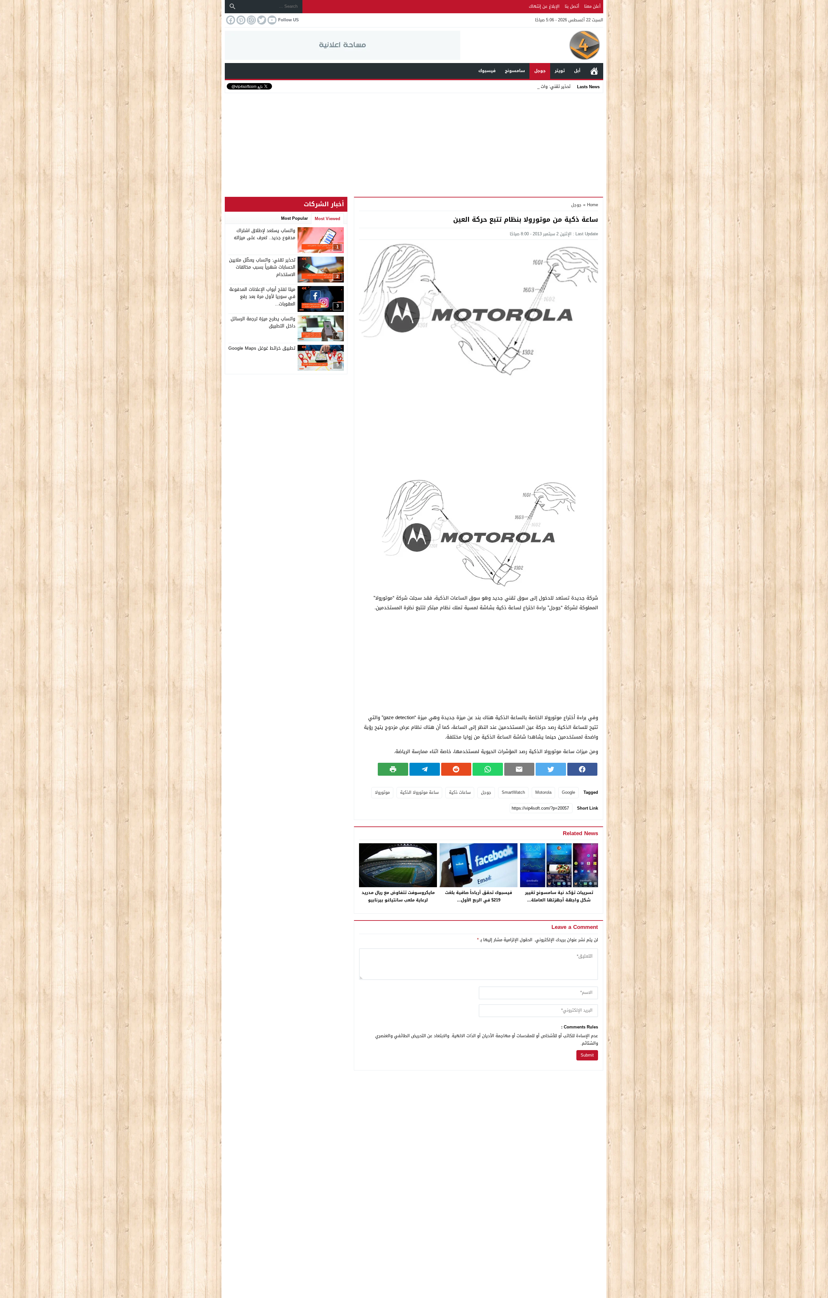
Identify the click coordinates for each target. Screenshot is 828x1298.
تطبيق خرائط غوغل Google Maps (261, 348)
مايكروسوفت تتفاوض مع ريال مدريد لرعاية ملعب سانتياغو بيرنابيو (398, 896)
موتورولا (382, 792)
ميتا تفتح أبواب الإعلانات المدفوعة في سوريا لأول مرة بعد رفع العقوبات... (262, 296)
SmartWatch (513, 792)
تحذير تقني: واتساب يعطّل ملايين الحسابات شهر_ (525, 86)
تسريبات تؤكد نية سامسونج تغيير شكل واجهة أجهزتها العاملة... (559, 896)
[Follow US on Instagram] (250, 20)
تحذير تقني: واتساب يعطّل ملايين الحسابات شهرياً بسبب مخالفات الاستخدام (262, 267)
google (568, 792)
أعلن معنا (592, 6)
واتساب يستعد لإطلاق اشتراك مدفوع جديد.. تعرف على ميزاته (264, 234)
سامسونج (515, 71)
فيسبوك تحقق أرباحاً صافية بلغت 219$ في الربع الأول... (478, 896)
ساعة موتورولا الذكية (419, 792)
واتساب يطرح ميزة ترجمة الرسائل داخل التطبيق (263, 322)
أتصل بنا (572, 6)
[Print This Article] (393, 769)
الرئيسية (594, 71)
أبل (577, 71)
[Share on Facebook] (582, 769)
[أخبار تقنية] (531, 45)
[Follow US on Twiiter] (261, 20)
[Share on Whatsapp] (487, 769)
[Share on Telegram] (424, 769)
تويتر (560, 71)
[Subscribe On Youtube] (271, 20)
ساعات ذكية (460, 792)
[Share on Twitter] (550, 769)
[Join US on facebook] (230, 20)
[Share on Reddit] (456, 769)
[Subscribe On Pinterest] (240, 20)
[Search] (232, 6)
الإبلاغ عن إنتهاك (544, 6)
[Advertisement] (414, 143)
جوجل (540, 71)
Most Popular (294, 218)
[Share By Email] (519, 769)
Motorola (543, 792)
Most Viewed (327, 219)
